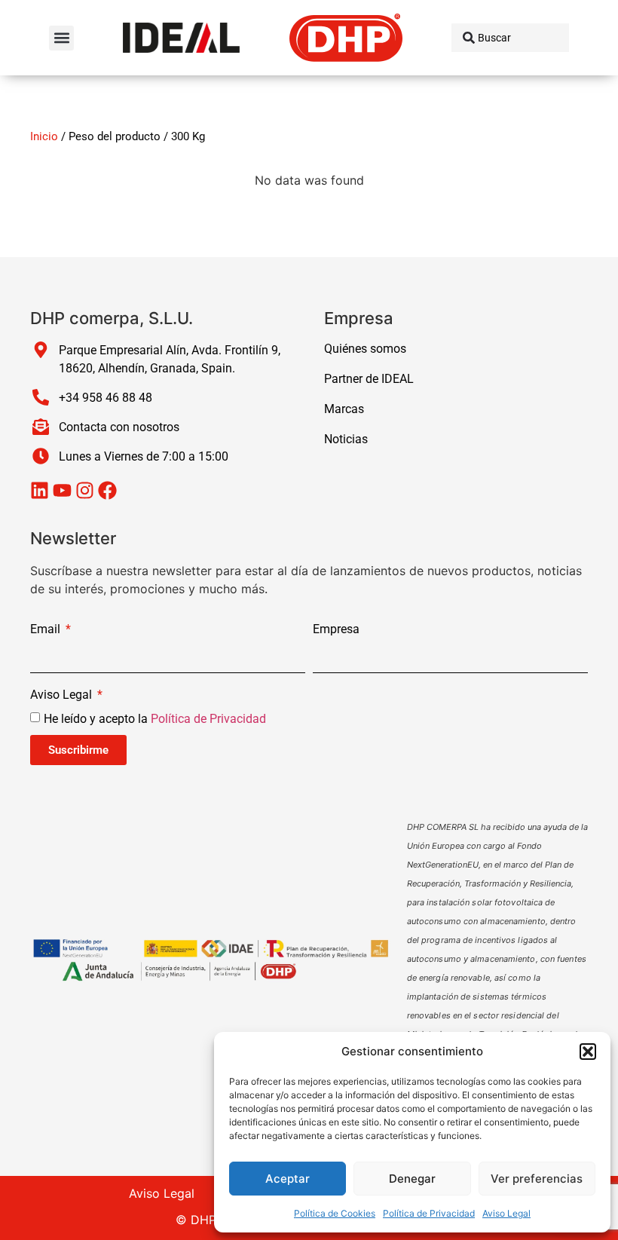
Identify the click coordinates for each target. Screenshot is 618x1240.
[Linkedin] (39, 490)
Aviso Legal (506, 1213)
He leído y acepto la (155, 719)
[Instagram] (84, 490)
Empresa (336, 629)
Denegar (412, 1178)
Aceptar (287, 1178)
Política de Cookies (334, 1213)
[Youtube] (62, 490)
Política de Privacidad (429, 1213)
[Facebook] (107, 490)
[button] (587, 1051)
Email (46, 629)
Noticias (346, 439)
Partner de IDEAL (369, 379)
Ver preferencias (537, 1178)
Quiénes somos (365, 348)
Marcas (344, 409)
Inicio (44, 136)
